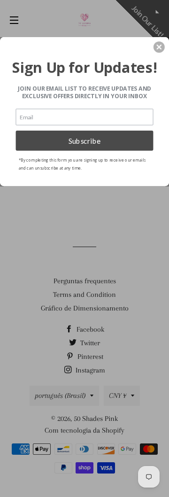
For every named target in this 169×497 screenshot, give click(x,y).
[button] (159, 47)
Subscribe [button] (85, 140)
